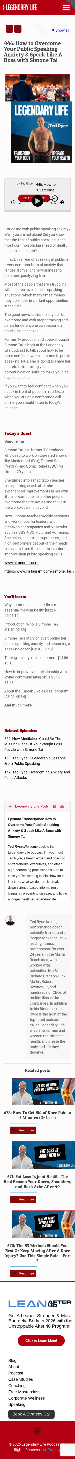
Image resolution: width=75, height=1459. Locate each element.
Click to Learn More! (41, 1340)
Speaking (16, 1404)
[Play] (38, 201)
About (13, 1366)
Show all (62, 30)
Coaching (17, 1385)
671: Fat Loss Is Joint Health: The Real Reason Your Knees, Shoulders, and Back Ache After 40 (37, 1181)
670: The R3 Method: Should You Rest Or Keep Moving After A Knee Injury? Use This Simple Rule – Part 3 (37, 1253)
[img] (13, 202)
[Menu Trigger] (66, 7)
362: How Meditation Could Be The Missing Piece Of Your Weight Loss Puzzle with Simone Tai (33, 744)
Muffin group (52, 1450)
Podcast (15, 1373)
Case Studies (20, 1379)
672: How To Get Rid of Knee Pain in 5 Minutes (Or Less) (37, 1115)
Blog (12, 1360)
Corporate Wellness (26, 1398)
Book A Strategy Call (31, 1414)
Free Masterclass (24, 1392)
